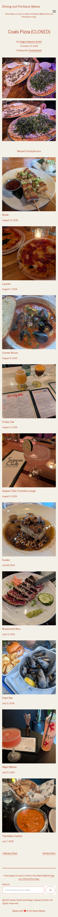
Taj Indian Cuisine (11, 780)
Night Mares (8, 711)
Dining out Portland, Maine (21, 6)
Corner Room (9, 296)
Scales (5, 504)
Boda (4, 159)
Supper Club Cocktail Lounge (17, 435)
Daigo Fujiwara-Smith (31, 41)
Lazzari (6, 228)
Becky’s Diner (11, 853)
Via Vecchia (48, 853)
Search (6, 884)
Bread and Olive (10, 573)
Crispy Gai (7, 366)
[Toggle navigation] (54, 11)
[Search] (50, 890)
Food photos (35, 50)
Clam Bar (6, 642)
